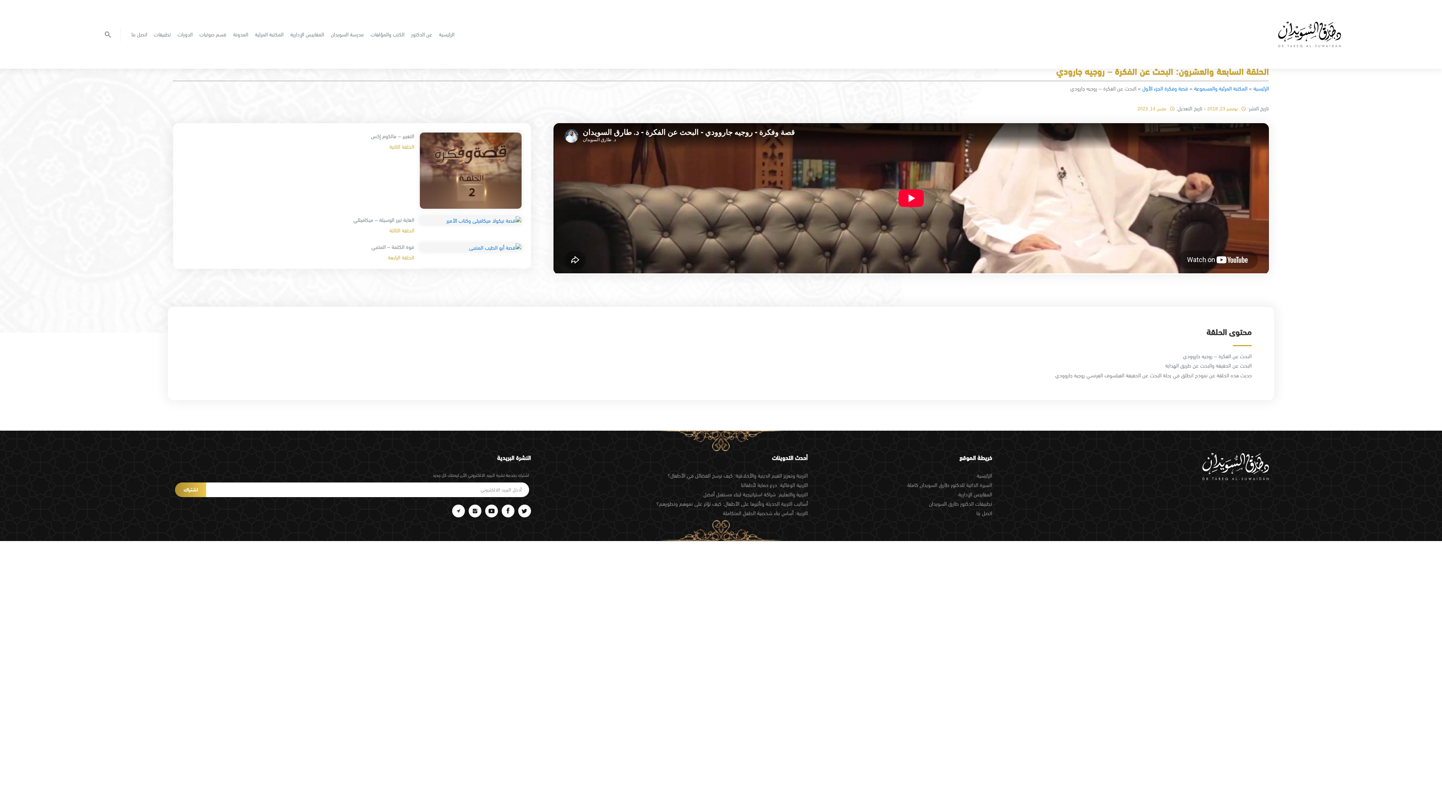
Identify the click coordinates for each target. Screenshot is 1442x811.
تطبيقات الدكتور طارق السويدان (960, 504)
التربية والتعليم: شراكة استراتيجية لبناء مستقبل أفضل (755, 494)
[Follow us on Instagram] (475, 511)
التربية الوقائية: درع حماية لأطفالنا (774, 485)
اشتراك (191, 490)
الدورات (185, 35)
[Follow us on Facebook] (508, 511)
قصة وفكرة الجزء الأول (1165, 89)
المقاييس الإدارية (307, 35)
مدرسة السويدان (347, 35)
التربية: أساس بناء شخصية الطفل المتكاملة (765, 513)
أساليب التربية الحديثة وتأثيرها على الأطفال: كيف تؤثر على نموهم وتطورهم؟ (732, 504)
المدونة (240, 35)
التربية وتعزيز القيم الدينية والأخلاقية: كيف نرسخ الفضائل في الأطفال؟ (738, 476)
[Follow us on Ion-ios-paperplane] (458, 511)
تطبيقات (162, 35)
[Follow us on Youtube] (491, 511)
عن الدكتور (421, 35)
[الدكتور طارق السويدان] (1309, 34)
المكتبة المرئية (269, 35)
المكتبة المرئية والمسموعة (1220, 89)
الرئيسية (446, 35)
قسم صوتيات (212, 35)
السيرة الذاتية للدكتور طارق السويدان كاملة (949, 485)
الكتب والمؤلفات (387, 35)
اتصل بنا (139, 35)
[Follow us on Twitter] (524, 511)
